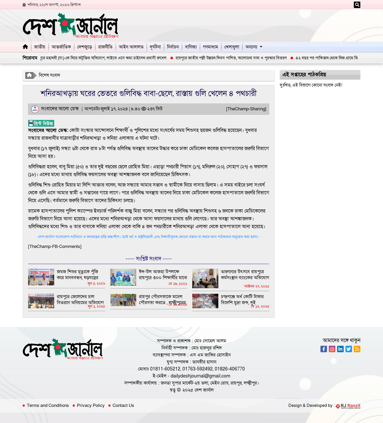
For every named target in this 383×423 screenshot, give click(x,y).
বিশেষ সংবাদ (49, 75)
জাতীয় (39, 47)
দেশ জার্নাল (204, 390)
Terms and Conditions (48, 405)
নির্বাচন (173, 47)
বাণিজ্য (191, 47)
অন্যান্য (251, 47)
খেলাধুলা (231, 47)
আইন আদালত (131, 47)
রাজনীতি (105, 47)
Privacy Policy (91, 405)
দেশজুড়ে (84, 47)
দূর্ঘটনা (155, 47)
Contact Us (123, 405)
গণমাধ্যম (210, 47)
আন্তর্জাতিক (61, 47)
